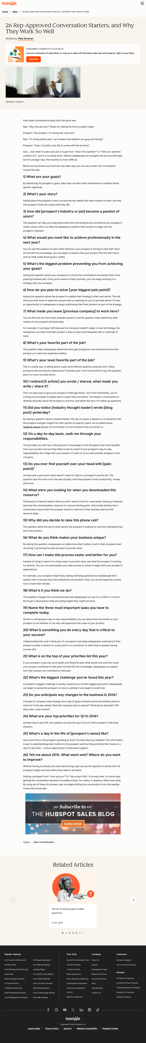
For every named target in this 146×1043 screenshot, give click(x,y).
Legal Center (34, 1028)
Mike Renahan (26, 38)
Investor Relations (99, 979)
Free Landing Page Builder (44, 993)
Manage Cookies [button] (110, 1028)
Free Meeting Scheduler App (16, 969)
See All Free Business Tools (78, 960)
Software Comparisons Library (76, 990)
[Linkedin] (81, 1010)
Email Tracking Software (15, 979)
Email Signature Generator (78, 979)
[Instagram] (56, 1010)
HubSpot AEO (10, 965)
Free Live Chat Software (43, 983)
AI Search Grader (74, 965)
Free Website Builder (41, 965)
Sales (15, 12)
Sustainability (97, 988)
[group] (73, 899)
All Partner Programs (125, 978)
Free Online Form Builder (43, 974)
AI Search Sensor (73, 969)
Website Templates (75, 997)
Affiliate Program (123, 997)
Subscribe (33, 59)
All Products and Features (15, 960)
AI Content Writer (12, 983)
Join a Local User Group (126, 965)
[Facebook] (48, 1010)
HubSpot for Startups (125, 992)
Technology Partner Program (128, 988)
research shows (31, 427)
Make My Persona (74, 974)
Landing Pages (39, 969)
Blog (94, 983)
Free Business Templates (77, 983)
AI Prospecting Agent (42, 960)
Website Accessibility (87, 1028)
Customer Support (124, 960)
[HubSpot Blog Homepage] (9, 3)
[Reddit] (89, 1010)
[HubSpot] (73, 1019)
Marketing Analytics (41, 988)
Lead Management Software (16, 997)
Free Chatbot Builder (41, 979)
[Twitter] (73, 1010)
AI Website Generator (13, 988)
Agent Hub (9, 974)
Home (5, 12)
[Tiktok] (98, 1010)
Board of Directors (99, 974)
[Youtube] (65, 1010)
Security (68, 1028)
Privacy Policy (52, 1028)
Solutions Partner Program (127, 983)
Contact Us (96, 993)
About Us (95, 960)
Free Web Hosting (40, 997)
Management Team (99, 969)
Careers (95, 965)
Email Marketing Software (15, 993)
